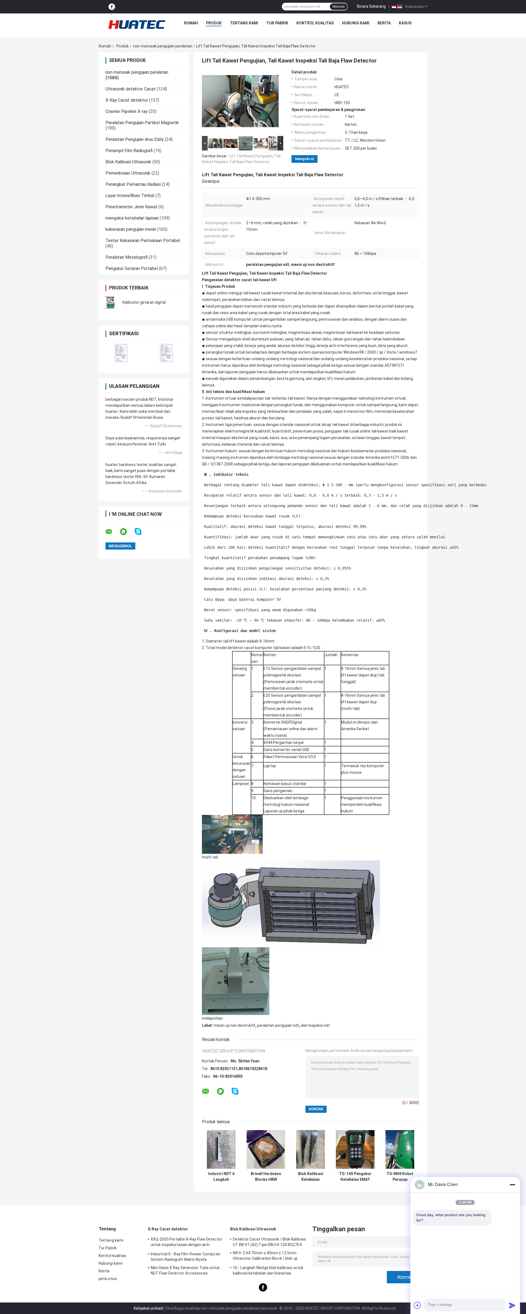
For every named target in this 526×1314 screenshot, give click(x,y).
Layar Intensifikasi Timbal (129, 195)
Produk (214, 23)
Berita (384, 23)
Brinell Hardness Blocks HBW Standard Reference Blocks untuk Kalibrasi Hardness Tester (266, 1176)
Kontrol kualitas (315, 23)
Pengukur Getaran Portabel (131, 268)
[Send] (512, 1305)
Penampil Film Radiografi (129, 150)
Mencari (339, 6)
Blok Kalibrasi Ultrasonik (128, 161)
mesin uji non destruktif (234, 1025)
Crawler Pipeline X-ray (126, 111)
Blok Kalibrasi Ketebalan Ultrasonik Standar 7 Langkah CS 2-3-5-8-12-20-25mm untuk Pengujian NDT (310, 1176)
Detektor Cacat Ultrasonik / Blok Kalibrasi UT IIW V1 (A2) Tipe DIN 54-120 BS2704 (269, 1242)
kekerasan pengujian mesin (130, 229)
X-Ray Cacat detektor (126, 100)
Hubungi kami (355, 23)
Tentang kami (244, 23)
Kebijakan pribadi (148, 1308)
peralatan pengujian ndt (278, 1025)
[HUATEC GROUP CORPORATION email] (112, 532)
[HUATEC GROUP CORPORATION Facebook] (112, 6)
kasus (405, 23)
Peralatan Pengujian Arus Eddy (134, 139)
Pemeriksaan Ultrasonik (127, 173)
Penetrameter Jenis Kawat (131, 206)
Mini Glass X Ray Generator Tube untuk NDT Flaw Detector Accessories (185, 1270)
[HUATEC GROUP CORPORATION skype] (141, 531)
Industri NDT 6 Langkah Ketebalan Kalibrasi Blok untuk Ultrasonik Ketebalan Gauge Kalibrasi (221, 1176)
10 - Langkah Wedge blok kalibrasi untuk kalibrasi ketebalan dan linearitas (268, 1270)
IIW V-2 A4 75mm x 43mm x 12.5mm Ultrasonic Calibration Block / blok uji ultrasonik (265, 1256)
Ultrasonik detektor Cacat (130, 89)
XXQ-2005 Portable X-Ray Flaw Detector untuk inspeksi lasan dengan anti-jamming (186, 1242)
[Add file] (417, 1305)
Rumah (191, 23)
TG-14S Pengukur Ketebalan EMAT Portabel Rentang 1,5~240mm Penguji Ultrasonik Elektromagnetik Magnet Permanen (355, 1176)
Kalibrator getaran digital (144, 302)
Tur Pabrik (277, 23)
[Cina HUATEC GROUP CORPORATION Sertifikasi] (121, 353)
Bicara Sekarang (371, 6)
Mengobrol (304, 159)
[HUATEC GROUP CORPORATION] (137, 24)
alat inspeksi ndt (315, 1025)
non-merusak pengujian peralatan (162, 46)
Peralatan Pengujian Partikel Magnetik (142, 122)
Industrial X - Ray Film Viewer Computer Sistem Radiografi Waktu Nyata (186, 1257)
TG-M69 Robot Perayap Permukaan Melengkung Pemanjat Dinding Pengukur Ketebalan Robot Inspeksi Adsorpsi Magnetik (400, 1176)
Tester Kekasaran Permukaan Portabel (142, 240)
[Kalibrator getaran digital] (111, 302)
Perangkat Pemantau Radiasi (133, 184)
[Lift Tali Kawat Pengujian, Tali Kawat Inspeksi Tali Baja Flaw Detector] (240, 102)
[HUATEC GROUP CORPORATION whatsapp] (127, 532)
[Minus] (512, 1184)
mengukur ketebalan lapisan (132, 218)
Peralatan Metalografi (126, 257)
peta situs (108, 1278)
